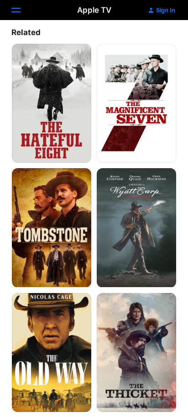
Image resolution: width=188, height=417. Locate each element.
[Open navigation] (21, 10)
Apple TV (94, 10)
